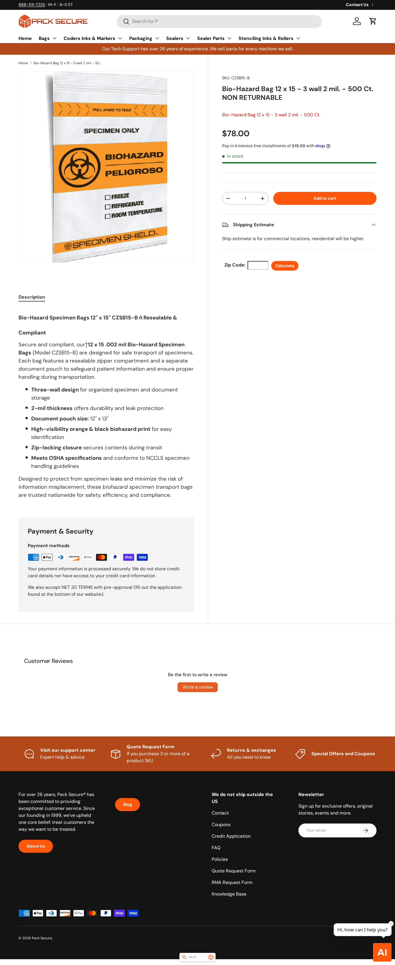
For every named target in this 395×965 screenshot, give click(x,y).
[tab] (32, 297)
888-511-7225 (32, 4)
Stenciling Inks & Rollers (266, 38)
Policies (220, 859)
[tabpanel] (106, 405)
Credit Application (231, 836)
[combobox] (219, 21)
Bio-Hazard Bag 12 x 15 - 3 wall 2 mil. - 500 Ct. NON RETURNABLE (68, 63)
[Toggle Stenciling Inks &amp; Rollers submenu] (298, 38)
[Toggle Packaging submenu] (157, 38)
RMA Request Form (232, 882)
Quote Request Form (234, 871)
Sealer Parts (211, 38)
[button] (373, 21)
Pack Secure (42, 938)
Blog (127, 804)
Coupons (221, 824)
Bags (44, 38)
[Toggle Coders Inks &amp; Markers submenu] (120, 38)
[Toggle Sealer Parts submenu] (229, 38)
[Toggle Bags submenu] (54, 38)
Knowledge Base (229, 894)
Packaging (140, 38)
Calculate (284, 265)
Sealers (174, 38)
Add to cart (324, 198)
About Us (36, 846)
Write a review (197, 687)
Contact (220, 813)
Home (25, 38)
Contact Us (357, 4)
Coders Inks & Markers (89, 38)
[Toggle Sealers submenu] (187, 38)
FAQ (216, 848)
